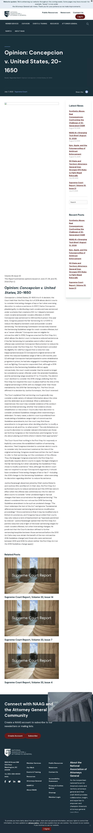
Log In (80, 16)
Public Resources (50, 12)
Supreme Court (21, 92)
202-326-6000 (13, 774)
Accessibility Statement (54, 780)
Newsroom (65, 12)
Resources (54, 24)
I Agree (46, 829)
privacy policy (33, 823)
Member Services (11, 24)
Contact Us (78, 12)
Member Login (54, 797)
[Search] (87, 23)
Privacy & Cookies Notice (56, 787)
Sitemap (52, 793)
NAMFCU (8, 31)
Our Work (26, 24)
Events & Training (40, 24)
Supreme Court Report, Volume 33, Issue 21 (77, 185)
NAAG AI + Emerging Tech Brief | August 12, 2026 (78, 135)
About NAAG (19, 31)
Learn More (74, 812)
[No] (90, 825)
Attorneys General (69, 24)
